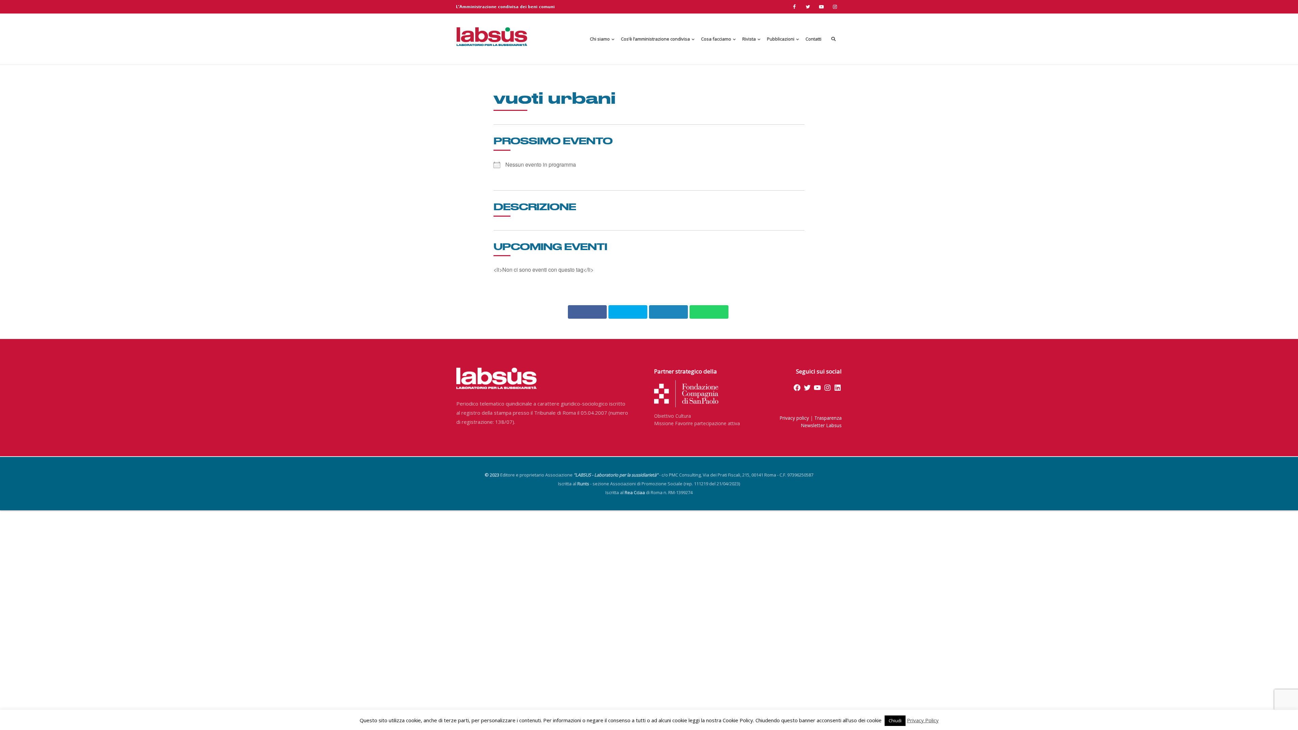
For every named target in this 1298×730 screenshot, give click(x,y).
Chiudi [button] (895, 720)
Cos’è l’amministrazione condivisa (655, 39)
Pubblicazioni (780, 39)
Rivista (749, 39)
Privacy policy (794, 418)
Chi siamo (600, 39)
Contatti (813, 39)
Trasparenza (828, 418)
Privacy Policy (923, 720)
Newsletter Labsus (821, 425)
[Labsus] (491, 36)
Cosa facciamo (716, 39)
